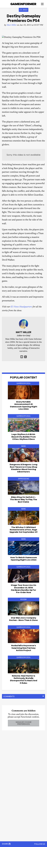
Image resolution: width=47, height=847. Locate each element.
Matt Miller (11, 25)
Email (21, 356)
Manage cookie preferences (23, 723)
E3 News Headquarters (21, 307)
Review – (23, 619)
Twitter (25, 356)
